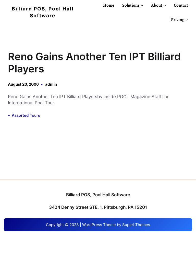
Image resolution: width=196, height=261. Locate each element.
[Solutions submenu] (142, 5)
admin (51, 84)
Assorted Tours (26, 115)
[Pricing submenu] (187, 19)
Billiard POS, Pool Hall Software (98, 194)
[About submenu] (164, 5)
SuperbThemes (136, 224)
